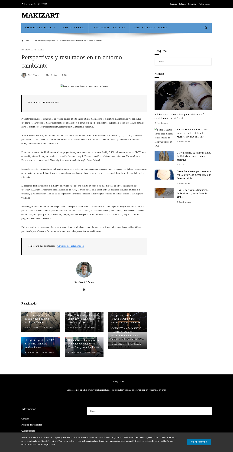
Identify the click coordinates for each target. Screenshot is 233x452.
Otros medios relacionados (70, 246)
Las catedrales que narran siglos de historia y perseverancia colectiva (194, 156)
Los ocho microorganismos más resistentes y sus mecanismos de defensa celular (194, 175)
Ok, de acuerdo (199, 442)
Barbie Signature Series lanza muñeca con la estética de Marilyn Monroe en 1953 (192, 133)
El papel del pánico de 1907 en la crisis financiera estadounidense (40, 344)
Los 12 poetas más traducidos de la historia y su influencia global (192, 193)
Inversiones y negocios (32, 50)
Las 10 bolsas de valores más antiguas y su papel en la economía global (83, 319)
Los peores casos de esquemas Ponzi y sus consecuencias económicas (125, 319)
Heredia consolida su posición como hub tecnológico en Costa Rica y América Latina (84, 344)
